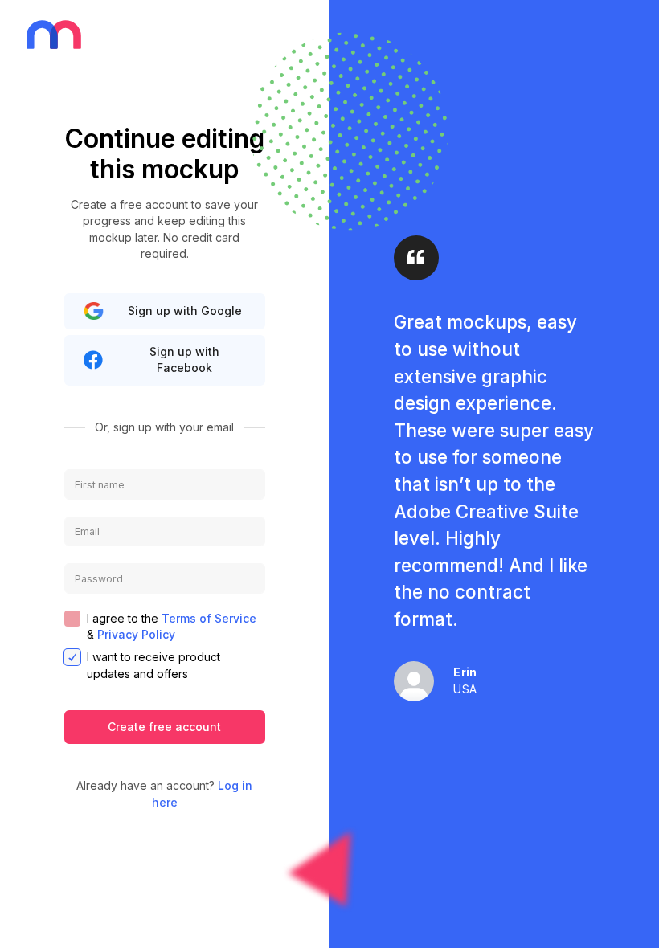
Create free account (164, 726)
